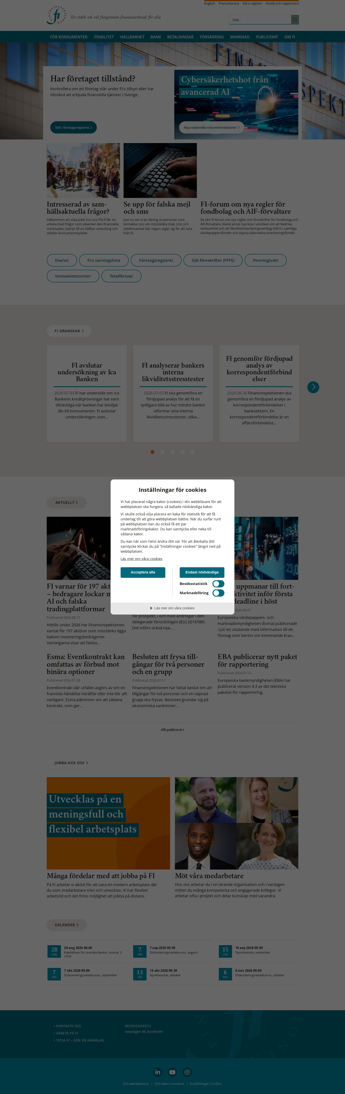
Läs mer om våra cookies (142, 558)
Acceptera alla (143, 572)
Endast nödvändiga (202, 572)
